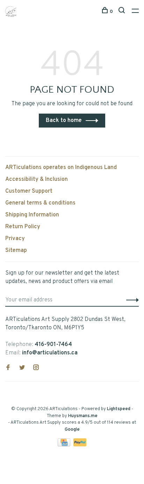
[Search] (122, 12)
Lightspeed (118, 409)
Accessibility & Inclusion (36, 179)
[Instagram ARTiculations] (36, 368)
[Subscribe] (130, 300)
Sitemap (16, 250)
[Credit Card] (65, 444)
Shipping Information (32, 215)
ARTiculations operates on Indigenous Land (61, 167)
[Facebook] (8, 368)
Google (72, 429)
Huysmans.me (83, 416)
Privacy (15, 238)
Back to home (64, 120)
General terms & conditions (40, 203)
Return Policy (22, 226)
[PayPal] (79, 444)
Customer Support (28, 191)
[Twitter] (22, 368)
